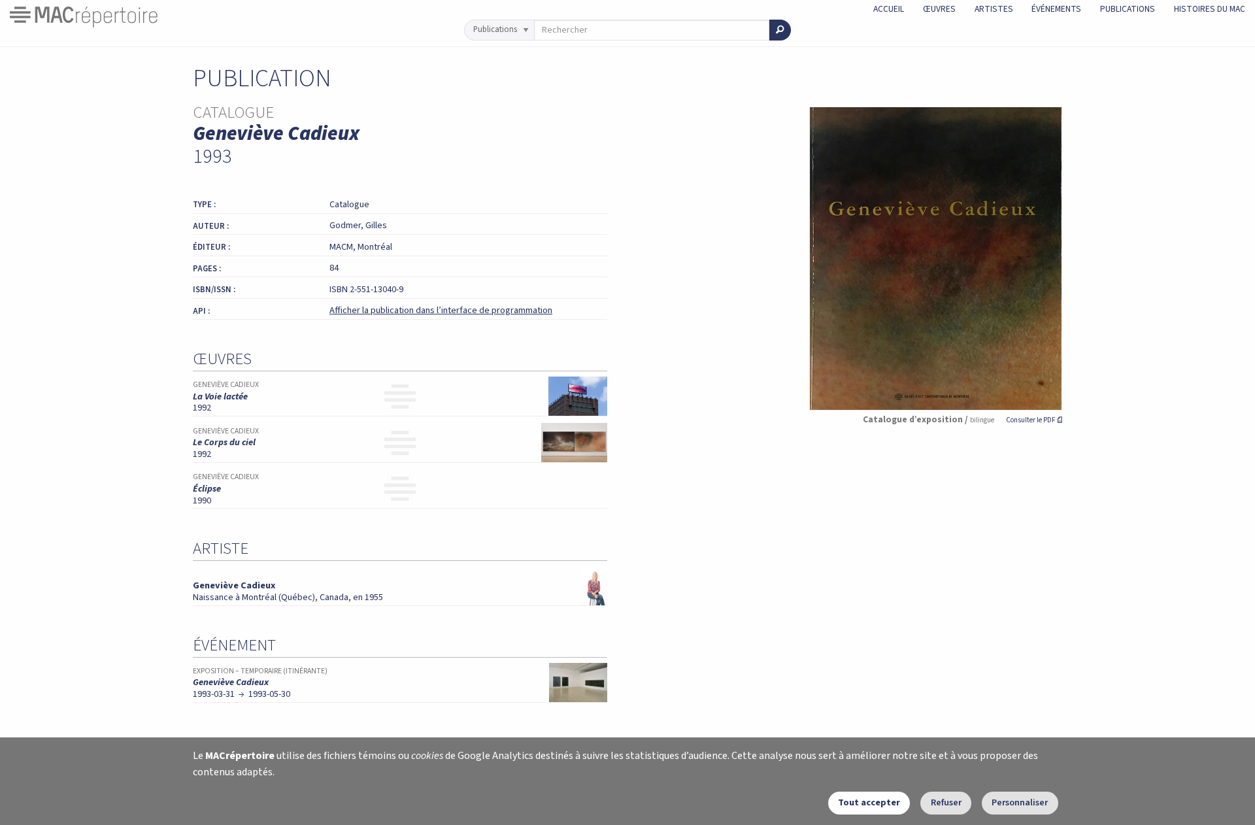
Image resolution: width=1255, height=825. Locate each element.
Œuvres (939, 9)
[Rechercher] (780, 30)
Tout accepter (869, 802)
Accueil (888, 9)
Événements (1056, 9)
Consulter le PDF (1034, 420)
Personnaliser (1020, 802)
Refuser (946, 802)
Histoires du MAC (1209, 9)
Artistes (994, 9)
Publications (1127, 9)
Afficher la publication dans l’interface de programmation (440, 310)
